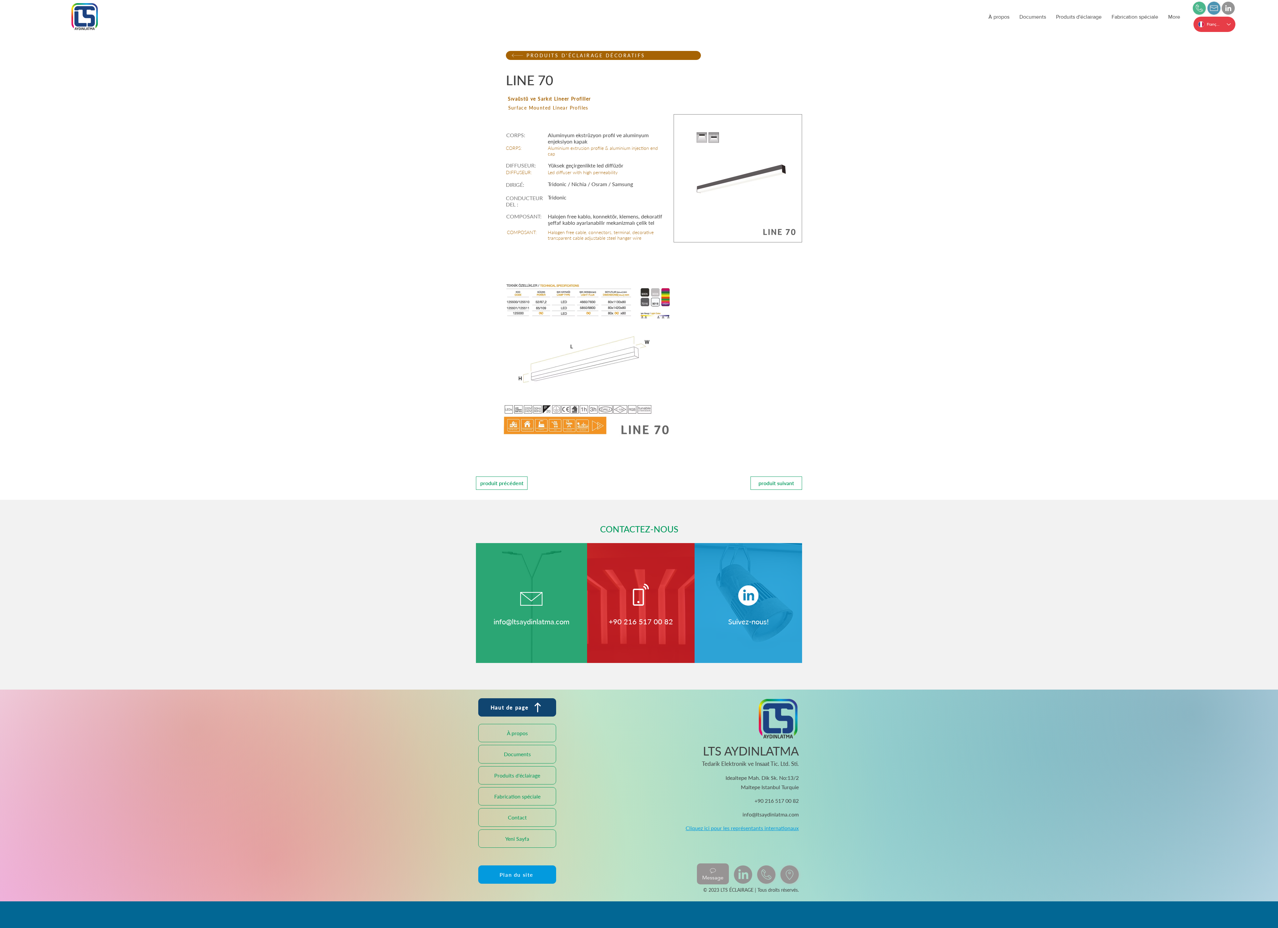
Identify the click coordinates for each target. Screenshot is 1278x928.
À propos (517, 733)
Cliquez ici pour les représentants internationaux (742, 828)
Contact (517, 817)
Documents (517, 754)
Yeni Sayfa (517, 838)
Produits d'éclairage (517, 775)
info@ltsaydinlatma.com (531, 621)
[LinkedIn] (1228, 8)
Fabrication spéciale (517, 796)
